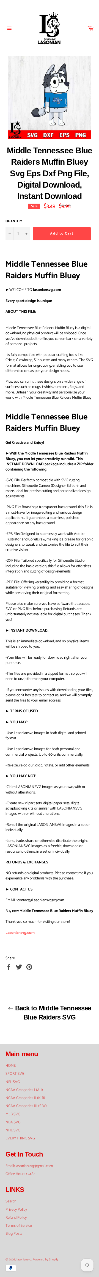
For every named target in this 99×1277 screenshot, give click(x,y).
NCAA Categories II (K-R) (25, 1098)
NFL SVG (13, 1082)
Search (11, 1201)
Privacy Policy (16, 1210)
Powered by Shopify (45, 1259)
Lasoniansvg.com (20, 933)
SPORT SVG (15, 1074)
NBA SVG (13, 1122)
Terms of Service (19, 1226)
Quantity (14, 221)
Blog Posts (14, 1234)
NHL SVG (13, 1130)
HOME (11, 1066)
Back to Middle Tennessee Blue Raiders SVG (52, 1012)
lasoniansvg (23, 1259)
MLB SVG (13, 1114)
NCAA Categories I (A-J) (24, 1090)
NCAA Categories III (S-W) (26, 1106)
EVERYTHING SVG (20, 1138)
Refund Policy (16, 1218)
